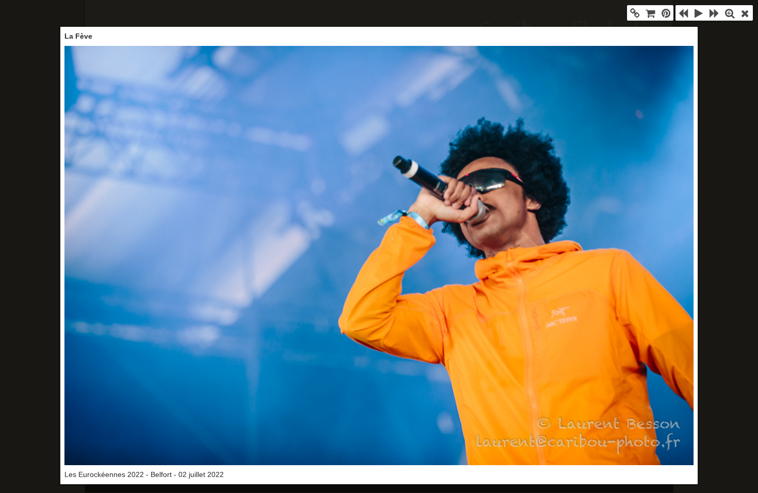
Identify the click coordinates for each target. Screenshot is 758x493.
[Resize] (729, 13)
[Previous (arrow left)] (683, 13)
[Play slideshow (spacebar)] (698, 13)
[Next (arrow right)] (714, 13)
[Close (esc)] (745, 13)
